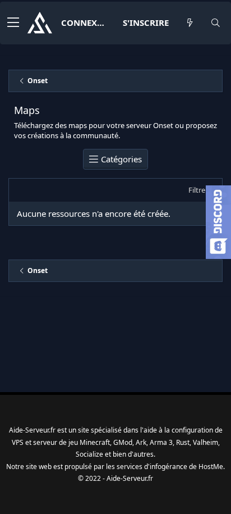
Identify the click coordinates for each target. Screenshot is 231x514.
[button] (13, 23)
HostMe (210, 466)
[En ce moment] (189, 23)
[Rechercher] (215, 23)
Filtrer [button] (198, 190)
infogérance (168, 466)
